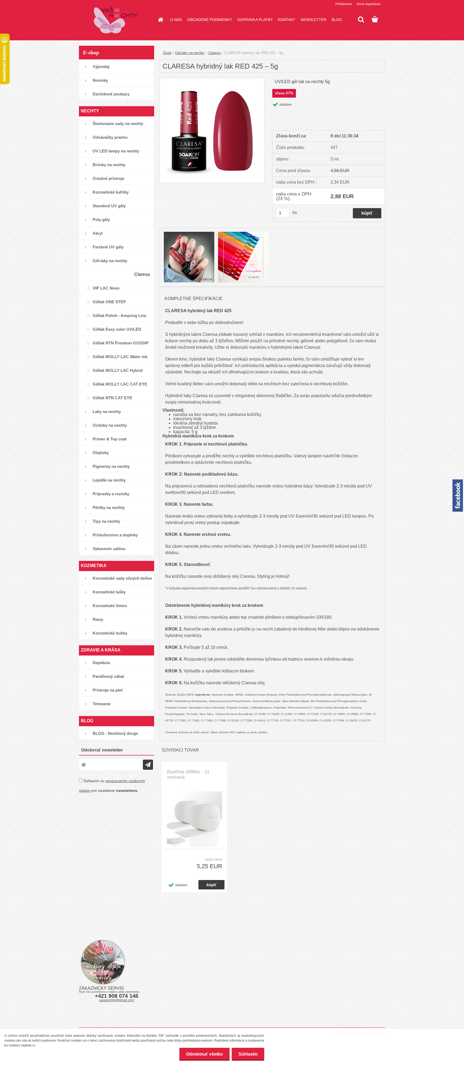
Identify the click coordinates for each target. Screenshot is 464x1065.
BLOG (337, 19)
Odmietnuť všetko (204, 1054)
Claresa (214, 53)
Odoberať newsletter (102, 750)
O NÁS (176, 19)
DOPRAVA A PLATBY (255, 19)
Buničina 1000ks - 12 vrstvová (188, 774)
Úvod (167, 53)
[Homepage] (160, 19)
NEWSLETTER (313, 19)
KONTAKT (286, 19)
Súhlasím (248, 1054)
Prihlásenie (343, 4)
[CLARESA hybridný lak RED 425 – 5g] (212, 80)
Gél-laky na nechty (189, 53)
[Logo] (116, 19)
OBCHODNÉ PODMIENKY (209, 19)
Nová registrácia (368, 4)
